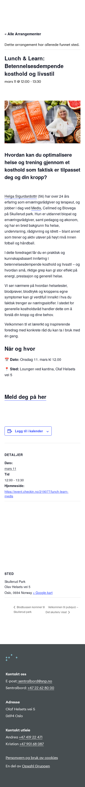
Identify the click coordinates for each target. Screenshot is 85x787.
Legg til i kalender (29, 431)
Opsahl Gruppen (36, 766)
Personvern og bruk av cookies (32, 757)
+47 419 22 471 (30, 737)
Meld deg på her (25, 396)
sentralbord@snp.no (34, 681)
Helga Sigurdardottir (21, 196)
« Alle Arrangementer (23, 33)
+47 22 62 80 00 (41, 687)
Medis (36, 207)
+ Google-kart (43, 592)
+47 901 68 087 (31, 744)
